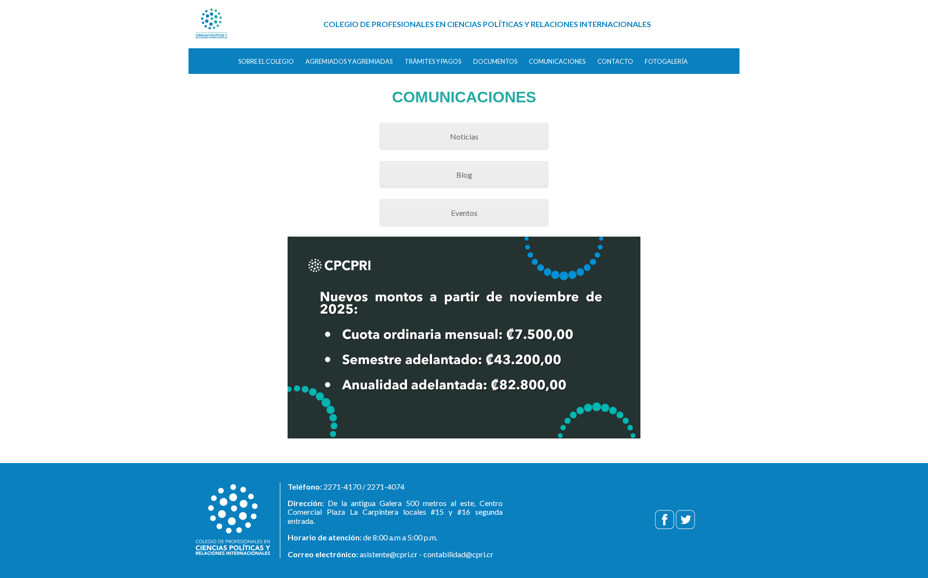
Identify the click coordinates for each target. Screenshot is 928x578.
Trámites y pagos (433, 61)
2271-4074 (386, 486)
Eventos (464, 212)
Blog (464, 174)
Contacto (615, 61)
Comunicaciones (557, 61)
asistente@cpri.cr (389, 554)
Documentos (495, 61)
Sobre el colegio (266, 61)
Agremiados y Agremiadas (348, 61)
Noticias (464, 136)
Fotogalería (666, 61)
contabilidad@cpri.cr (458, 554)
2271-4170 (342, 486)
